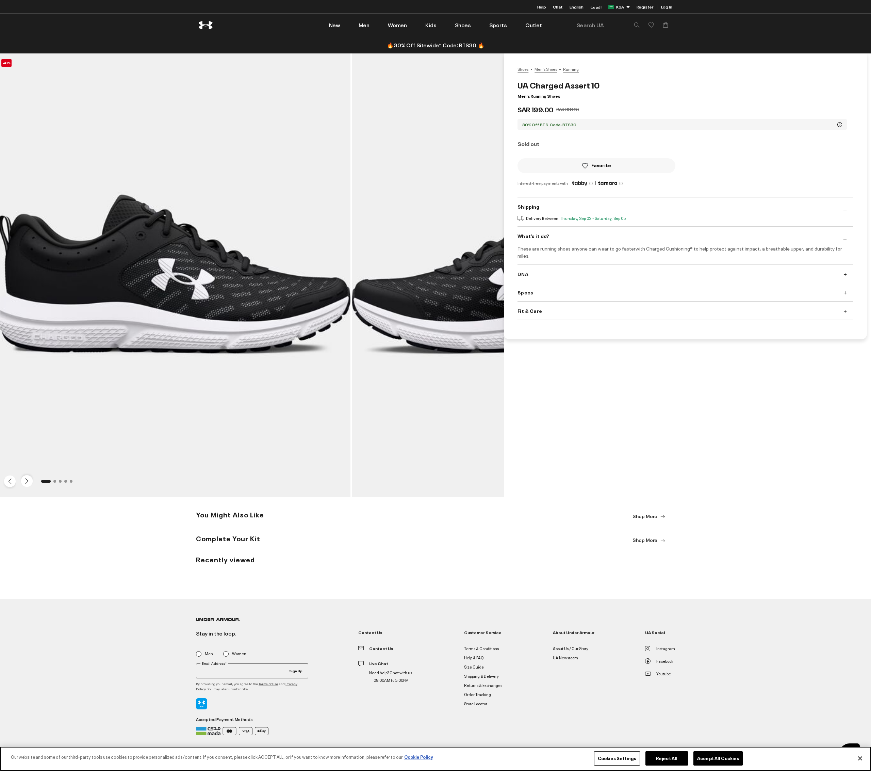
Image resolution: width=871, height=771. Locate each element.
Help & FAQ (474, 657)
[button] (364, 25)
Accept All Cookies (718, 758)
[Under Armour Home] (206, 25)
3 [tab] (62, 483)
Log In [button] (666, 7)
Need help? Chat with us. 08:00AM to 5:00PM (391, 676)
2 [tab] (56, 483)
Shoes (522, 69)
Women (239, 653)
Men (209, 653)
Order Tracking (477, 694)
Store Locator (475, 703)
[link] (334, 25)
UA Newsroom (565, 657)
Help (541, 7)
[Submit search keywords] (634, 24)
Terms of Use (268, 683)
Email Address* (214, 663)
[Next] (25, 480)
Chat (558, 7)
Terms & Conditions (481, 648)
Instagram (665, 648)
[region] (435, 759)
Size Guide (474, 667)
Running (571, 69)
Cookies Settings (617, 758)
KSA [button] (620, 7)
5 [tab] (73, 483)
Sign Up (295, 670)
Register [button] (645, 7)
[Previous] (8, 480)
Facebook (664, 661)
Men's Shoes (546, 69)
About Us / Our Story (570, 648)
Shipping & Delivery (481, 676)
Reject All (666, 758)
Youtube (663, 673)
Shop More (645, 516)
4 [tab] (67, 483)
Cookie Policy (418, 757)
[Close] (860, 758)
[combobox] (608, 24)
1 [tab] (44, 483)
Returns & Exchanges (483, 685)
